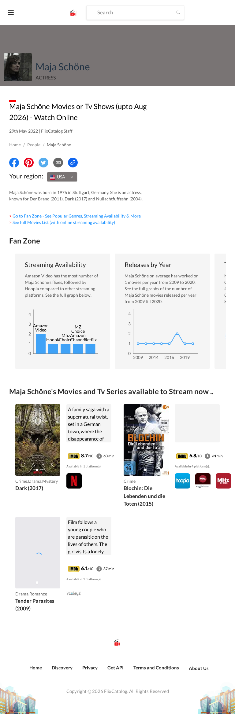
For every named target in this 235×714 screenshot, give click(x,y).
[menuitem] (35, 671)
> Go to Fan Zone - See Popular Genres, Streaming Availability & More (75, 215)
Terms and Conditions (156, 667)
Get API (115, 667)
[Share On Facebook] (14, 162)
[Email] (58, 162)
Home (15, 144)
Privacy (90, 667)
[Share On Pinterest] (29, 162)
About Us (199, 668)
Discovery (62, 667)
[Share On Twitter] (43, 162)
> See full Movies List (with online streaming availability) (62, 222)
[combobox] (62, 177)
